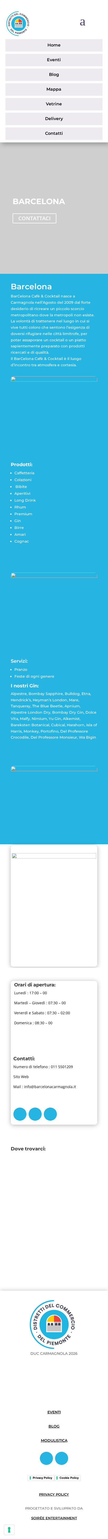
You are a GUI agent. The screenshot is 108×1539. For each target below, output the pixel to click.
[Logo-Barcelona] (54, 857)
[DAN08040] (54, 769)
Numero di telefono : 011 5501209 (43, 1066)
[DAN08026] (54, 380)
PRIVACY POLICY (54, 1494)
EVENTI (54, 1412)
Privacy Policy (42, 1478)
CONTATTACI (34, 218)
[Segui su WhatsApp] (50, 1114)
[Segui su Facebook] (19, 1114)
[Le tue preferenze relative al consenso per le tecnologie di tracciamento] (9, 1530)
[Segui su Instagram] (35, 1114)
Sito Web (21, 1076)
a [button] (82, 21)
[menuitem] (54, 45)
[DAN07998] (54, 576)
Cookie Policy (69, 1478)
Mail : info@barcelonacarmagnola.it (44, 1086)
